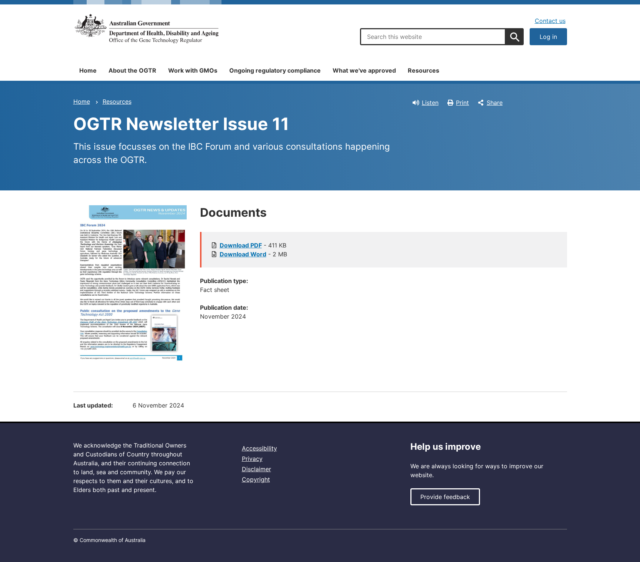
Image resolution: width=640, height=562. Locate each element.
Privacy (252, 458)
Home (88, 70)
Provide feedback (445, 497)
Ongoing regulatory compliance (275, 70)
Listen (430, 102)
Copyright (256, 479)
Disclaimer (256, 469)
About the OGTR (132, 70)
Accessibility (259, 448)
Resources (423, 70)
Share (495, 102)
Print (462, 102)
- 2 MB (253, 254)
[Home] (147, 28)
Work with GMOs (192, 70)
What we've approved (364, 70)
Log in (548, 36)
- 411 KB (253, 245)
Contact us (550, 20)
